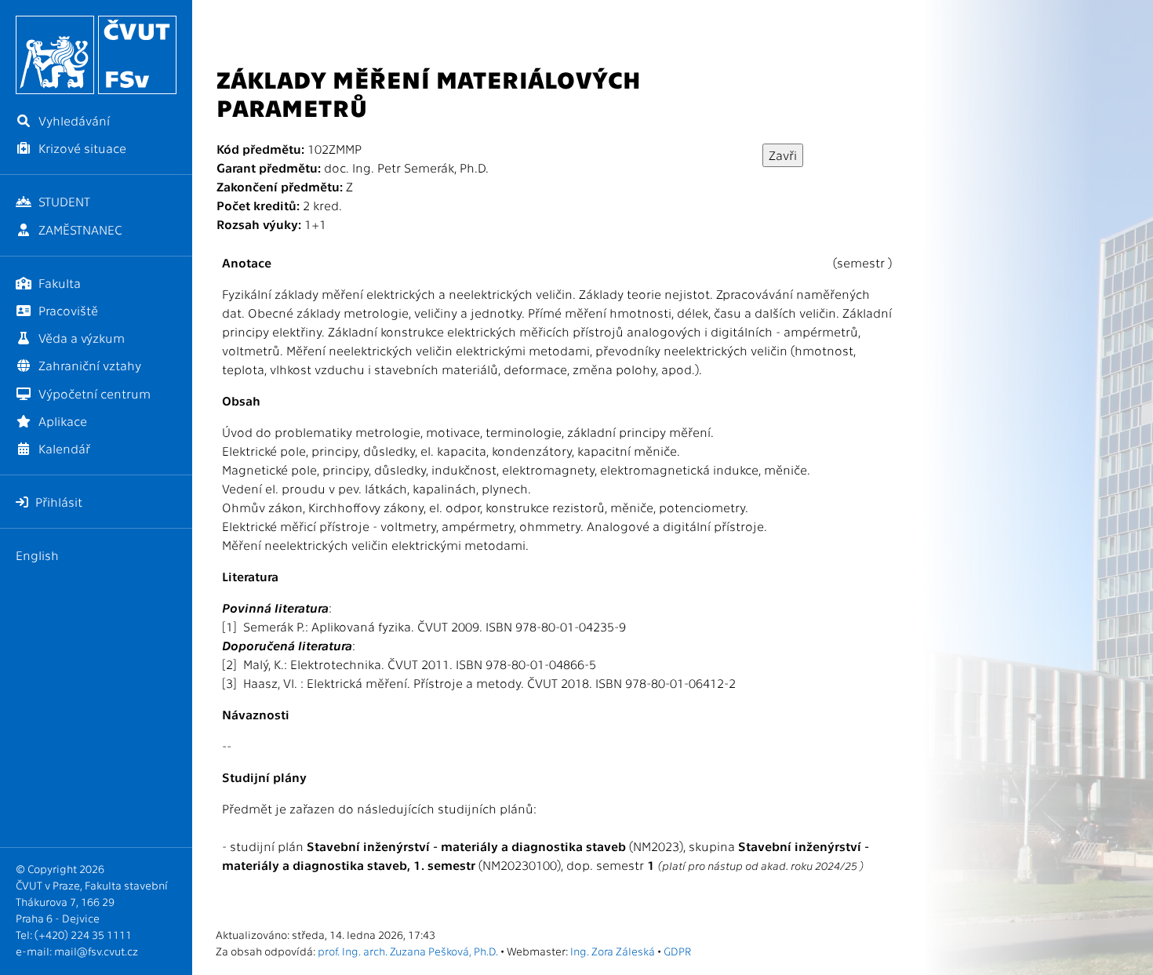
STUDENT (62, 201)
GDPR (677, 950)
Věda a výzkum (80, 337)
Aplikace (61, 420)
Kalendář (62, 448)
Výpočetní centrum (93, 393)
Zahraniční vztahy (88, 365)
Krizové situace (80, 147)
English (37, 555)
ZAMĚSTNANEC (78, 229)
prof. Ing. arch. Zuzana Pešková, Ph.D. (408, 950)
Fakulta (58, 282)
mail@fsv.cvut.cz (96, 950)
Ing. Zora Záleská (612, 950)
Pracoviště (66, 310)
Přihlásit (57, 501)
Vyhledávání (72, 120)
